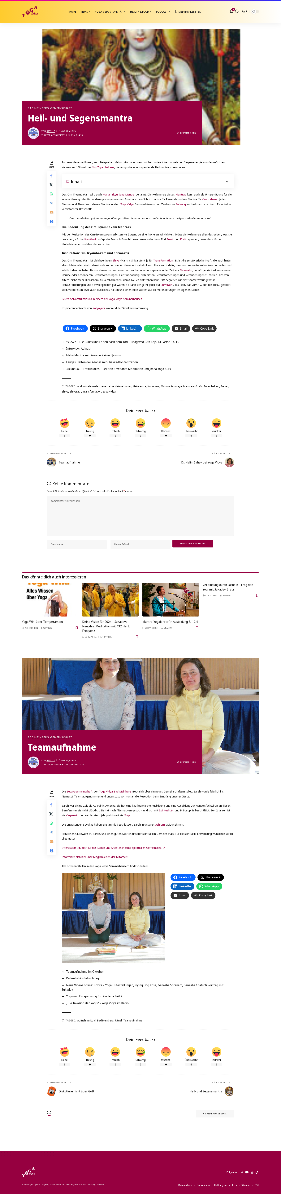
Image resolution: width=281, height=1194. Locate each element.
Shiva (116, 260)
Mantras (180, 194)
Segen (224, 386)
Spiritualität (166, 810)
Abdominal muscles (88, 386)
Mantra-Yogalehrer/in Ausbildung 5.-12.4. (170, 622)
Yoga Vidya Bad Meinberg (115, 791)
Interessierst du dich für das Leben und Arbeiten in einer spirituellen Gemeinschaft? (113, 847)
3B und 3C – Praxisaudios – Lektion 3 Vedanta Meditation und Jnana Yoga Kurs (118, 369)
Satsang (181, 204)
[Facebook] (242, 1172)
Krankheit (90, 239)
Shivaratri (186, 270)
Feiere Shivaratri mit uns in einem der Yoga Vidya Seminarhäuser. (102, 299)
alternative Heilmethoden (116, 386)
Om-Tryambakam (103, 167)
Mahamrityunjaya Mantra (118, 194)
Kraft (183, 239)
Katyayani (99, 308)
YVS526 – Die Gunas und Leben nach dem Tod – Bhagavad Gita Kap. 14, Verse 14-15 (122, 342)
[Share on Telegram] (51, 203)
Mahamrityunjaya (171, 386)
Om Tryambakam (209, 386)
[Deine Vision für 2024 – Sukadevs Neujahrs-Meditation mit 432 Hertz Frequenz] (110, 600)
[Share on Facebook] (51, 175)
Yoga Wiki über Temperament (42, 622)
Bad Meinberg (38, 108)
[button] (237, 11)
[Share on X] (51, 184)
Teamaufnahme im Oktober (85, 971)
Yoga (127, 815)
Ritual (118, 1020)
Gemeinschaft (61, 108)
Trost (169, 239)
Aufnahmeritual (86, 1020)
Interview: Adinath (78, 348)
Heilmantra (139, 386)
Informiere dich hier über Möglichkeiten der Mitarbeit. (95, 857)
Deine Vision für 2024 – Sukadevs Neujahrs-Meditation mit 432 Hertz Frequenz (106, 626)
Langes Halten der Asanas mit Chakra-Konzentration (102, 362)
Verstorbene (209, 199)
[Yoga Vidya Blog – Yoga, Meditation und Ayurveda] (28, 1172)
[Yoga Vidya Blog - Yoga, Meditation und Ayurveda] (30, 11)
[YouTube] (246, 1172)
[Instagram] (252, 1172)
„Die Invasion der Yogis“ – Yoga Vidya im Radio (97, 1003)
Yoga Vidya (127, 204)
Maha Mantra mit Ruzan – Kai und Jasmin (93, 355)
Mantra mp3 (190, 386)
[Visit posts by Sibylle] (33, 133)
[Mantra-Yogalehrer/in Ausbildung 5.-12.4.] (170, 600)
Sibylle (51, 131)
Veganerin (72, 815)
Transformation (163, 260)
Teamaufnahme (132, 1020)
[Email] (51, 212)
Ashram (160, 824)
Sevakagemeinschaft (80, 791)
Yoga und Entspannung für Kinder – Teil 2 (94, 996)
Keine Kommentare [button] (217, 1113)
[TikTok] (257, 1172)
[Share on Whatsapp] (51, 194)
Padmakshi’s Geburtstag (82, 978)
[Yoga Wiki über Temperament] (50, 600)
